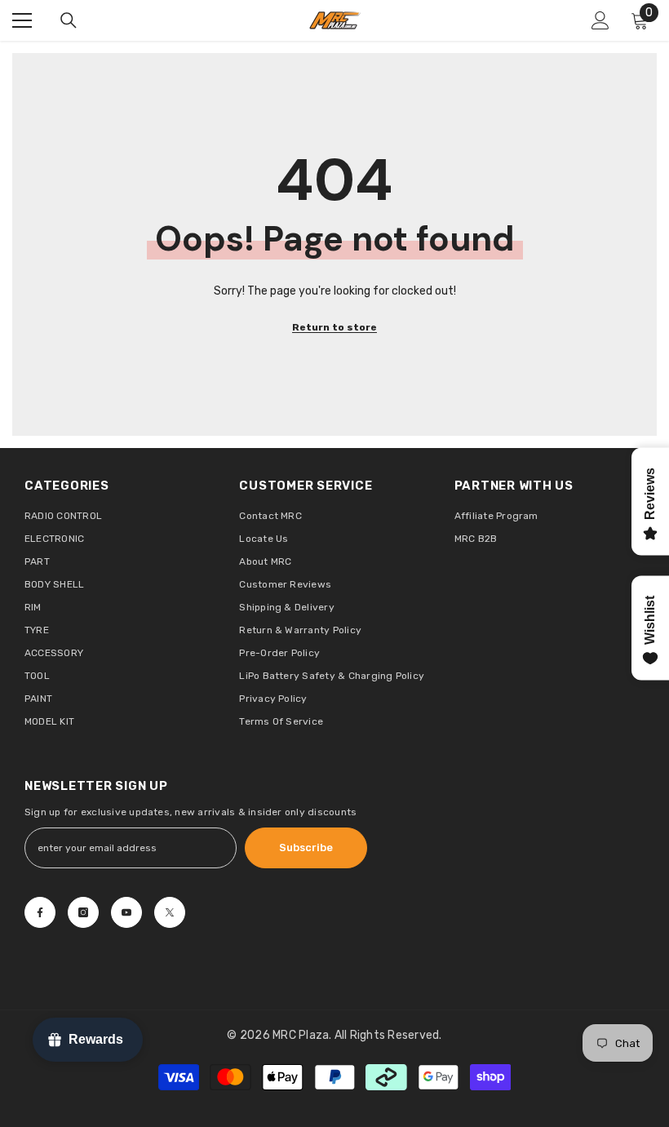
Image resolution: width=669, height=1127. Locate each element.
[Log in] (600, 20)
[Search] (68, 20)
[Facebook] (39, 912)
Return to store (334, 327)
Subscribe (306, 847)
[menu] (22, 20)
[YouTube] (126, 912)
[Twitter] (169, 912)
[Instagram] (83, 912)
